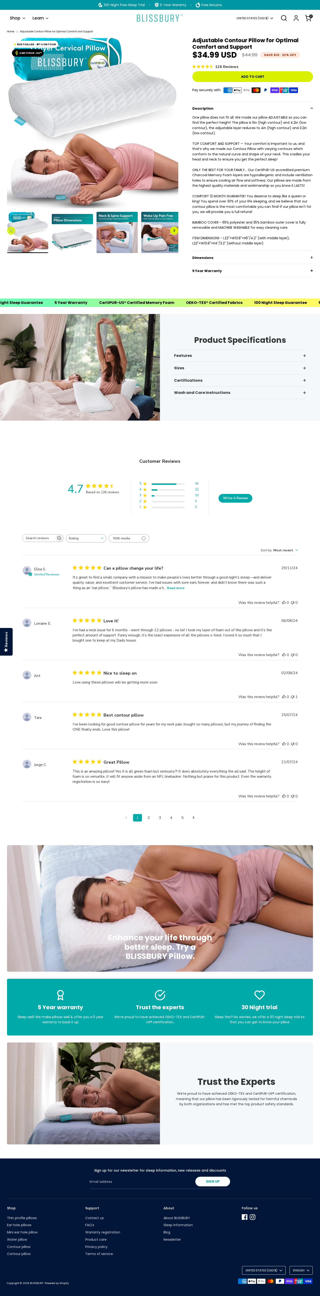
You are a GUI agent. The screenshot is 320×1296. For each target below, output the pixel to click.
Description (202, 108)
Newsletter (172, 1239)
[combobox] (86, 538)
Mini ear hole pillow (22, 1232)
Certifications (188, 380)
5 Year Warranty (207, 271)
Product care (96, 1239)
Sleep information (178, 1225)
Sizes (179, 368)
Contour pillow (18, 1246)
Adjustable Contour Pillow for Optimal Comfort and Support (56, 31)
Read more (175, 588)
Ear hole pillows (19, 1225)
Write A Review (235, 498)
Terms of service (99, 1253)
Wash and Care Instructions (202, 392)
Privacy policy (96, 1246)
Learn (39, 18)
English (299, 1270)
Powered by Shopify (57, 1283)
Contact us (94, 1218)
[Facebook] (244, 1217)
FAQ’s (89, 1225)
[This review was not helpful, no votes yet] (292, 602)
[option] (93, 124)
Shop (15, 18)
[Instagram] (252, 1217)
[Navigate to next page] (193, 818)
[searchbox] (38, 538)
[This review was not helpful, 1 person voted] (292, 696)
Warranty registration (102, 1232)
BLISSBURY (37, 1283)
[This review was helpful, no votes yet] (284, 602)
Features (183, 355)
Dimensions (202, 257)
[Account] (296, 18)
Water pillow (17, 1239)
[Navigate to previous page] (126, 818)
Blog (167, 1232)
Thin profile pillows (22, 1218)
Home (10, 31)
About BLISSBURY (177, 1218)
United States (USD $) (252, 18)
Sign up (213, 1181)
